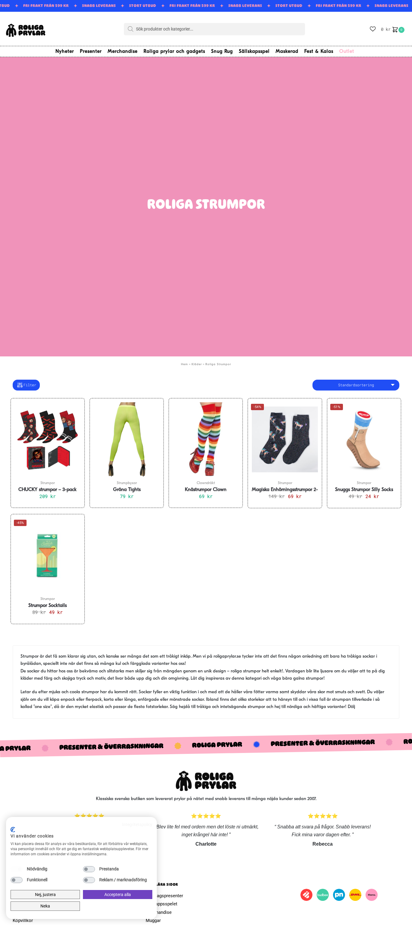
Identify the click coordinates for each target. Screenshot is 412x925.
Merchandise (159, 912)
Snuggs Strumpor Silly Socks (364, 489)
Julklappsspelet (161, 904)
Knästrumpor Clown (206, 489)
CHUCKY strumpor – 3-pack (47, 489)
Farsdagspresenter (164, 895)
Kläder (197, 364)
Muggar (153, 920)
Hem (184, 364)
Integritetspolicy (137, 824)
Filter (30, 384)
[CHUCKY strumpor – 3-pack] (47, 439)
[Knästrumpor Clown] (205, 439)
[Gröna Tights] (126, 439)
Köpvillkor (23, 920)
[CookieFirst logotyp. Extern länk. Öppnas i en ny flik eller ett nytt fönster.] (13, 829)
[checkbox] (17, 869)
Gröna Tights (127, 489)
